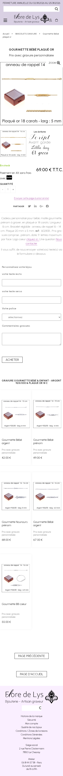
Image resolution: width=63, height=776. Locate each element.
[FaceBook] (47, 206)
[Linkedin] (35, 206)
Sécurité (31, 719)
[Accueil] (31, 18)
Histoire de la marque (31, 716)
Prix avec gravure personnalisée (10, 451)
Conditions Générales (31, 734)
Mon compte (31, 723)
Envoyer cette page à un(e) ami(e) (31, 198)
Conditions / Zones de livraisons (31, 730)
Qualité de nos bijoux (31, 727)
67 (38, 539)
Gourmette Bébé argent (12, 441)
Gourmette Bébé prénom (43, 441)
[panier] (56, 20)
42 (6, 457)
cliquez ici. (32, 239)
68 (6, 539)
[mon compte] (51, 20)
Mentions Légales (31, 738)
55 (6, 622)
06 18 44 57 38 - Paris (32, 762)
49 (37, 457)
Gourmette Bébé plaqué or (31, 49)
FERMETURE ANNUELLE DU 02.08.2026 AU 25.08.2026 (31, 3)
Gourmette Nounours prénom (14, 523)
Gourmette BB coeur (14, 604)
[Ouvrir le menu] (5, 20)
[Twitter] (29, 206)
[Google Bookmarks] (41, 206)
